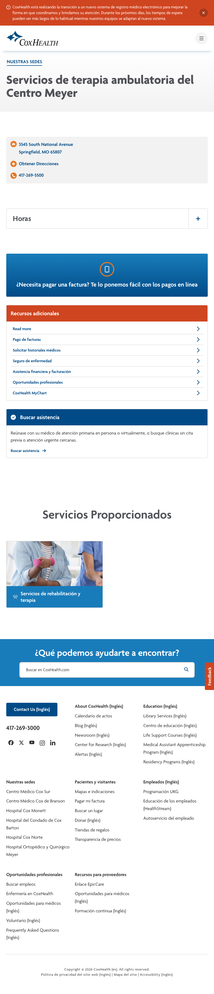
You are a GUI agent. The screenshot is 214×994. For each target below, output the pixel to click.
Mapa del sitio (125, 975)
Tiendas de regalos (92, 830)
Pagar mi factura (90, 801)
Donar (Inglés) (87, 820)
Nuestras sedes (24, 61)
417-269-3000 (23, 727)
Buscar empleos (20, 884)
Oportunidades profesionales (38, 382)
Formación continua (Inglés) (100, 911)
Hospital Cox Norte (24, 837)
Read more (22, 328)
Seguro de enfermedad (32, 360)
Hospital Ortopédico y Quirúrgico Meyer (37, 850)
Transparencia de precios (98, 839)
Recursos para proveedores (101, 874)
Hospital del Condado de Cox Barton (34, 824)
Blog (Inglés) (86, 725)
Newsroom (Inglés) (92, 735)
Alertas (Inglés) (88, 754)
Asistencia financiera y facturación (42, 371)
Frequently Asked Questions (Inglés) (32, 934)
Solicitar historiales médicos (37, 350)
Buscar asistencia (25, 450)
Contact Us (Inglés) (32, 709)
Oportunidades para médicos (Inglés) (33, 907)
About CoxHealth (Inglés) (99, 706)
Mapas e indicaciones (95, 791)
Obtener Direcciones (38, 163)
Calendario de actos (93, 716)
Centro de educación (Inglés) (170, 725)
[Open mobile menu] (201, 38)
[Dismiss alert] (203, 13)
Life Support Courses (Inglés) (170, 735)
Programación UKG (161, 791)
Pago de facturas (27, 339)
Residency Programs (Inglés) (168, 762)
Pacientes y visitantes (95, 782)
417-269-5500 (31, 175)
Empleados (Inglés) (161, 782)
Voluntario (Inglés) (23, 920)
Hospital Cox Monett (26, 810)
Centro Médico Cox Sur (28, 791)
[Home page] (32, 38)
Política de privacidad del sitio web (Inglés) (76, 975)
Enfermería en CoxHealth (29, 893)
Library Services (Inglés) (164, 716)
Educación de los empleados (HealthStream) (169, 804)
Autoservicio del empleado (168, 818)
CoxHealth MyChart (30, 392)
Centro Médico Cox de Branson (35, 801)
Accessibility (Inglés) (156, 975)
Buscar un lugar (89, 810)
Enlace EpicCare (89, 884)
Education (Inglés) (160, 706)
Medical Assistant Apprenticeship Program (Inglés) (174, 748)
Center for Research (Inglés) (100, 744)
